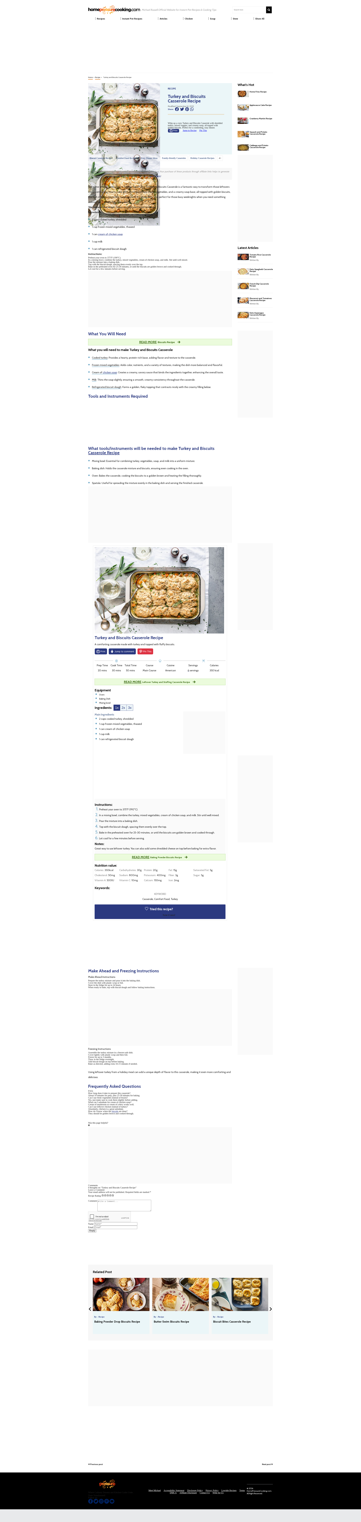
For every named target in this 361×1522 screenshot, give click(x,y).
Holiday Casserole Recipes (202, 158)
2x (123, 708)
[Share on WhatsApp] (192, 109)
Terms (242, 1490)
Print (175, 130)
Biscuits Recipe (166, 342)
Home (90, 77)
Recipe (97, 77)
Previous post (96, 1464)
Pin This (146, 651)
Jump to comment (124, 651)
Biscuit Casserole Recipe (101, 158)
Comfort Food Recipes (126, 158)
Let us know (155, 915)
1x (117, 708)
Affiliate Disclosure (188, 1493)
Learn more (154, 176)
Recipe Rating (94, 1196)
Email (90, 1227)
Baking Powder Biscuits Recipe (166, 857)
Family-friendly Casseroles (174, 158)
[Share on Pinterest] (187, 109)
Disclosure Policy (195, 1490)
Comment (92, 1201)
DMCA (173, 1493)
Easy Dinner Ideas (149, 158)
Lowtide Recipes (228, 1490)
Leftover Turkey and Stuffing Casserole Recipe (166, 682)
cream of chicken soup (110, 234)
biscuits (115, 1111)
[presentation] (90, 1309)
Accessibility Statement (174, 1490)
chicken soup (110, 372)
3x (130, 708)
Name (90, 1224)
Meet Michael (154, 1490)
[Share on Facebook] (177, 109)
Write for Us (218, 1493)
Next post (266, 1464)
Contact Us (205, 1493)
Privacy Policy (212, 1490)
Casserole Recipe (104, 452)
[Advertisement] (180, 47)
